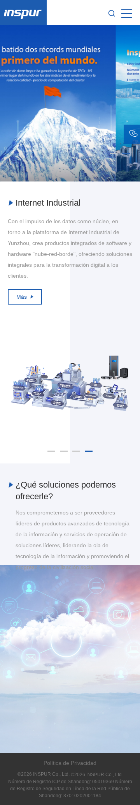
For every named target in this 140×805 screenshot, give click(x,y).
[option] (70, 251)
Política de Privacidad (70, 763)
